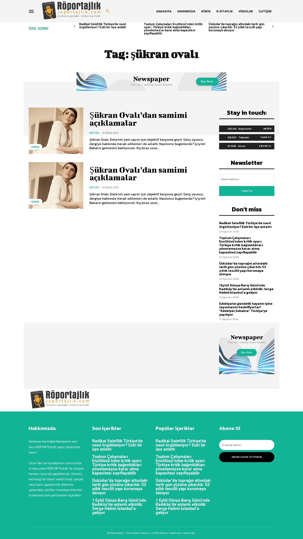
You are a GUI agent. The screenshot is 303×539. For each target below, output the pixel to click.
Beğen (267, 128)
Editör (94, 133)
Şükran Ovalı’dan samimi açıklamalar (138, 118)
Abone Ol (265, 146)
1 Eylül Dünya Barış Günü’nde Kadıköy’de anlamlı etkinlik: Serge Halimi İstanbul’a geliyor (246, 289)
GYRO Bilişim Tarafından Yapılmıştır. (174, 533)
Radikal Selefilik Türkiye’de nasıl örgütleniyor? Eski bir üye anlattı (102, 25)
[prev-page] (74, 26)
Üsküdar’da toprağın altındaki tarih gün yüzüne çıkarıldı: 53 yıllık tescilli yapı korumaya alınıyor (236, 27)
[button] (108, 11)
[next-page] (272, 26)
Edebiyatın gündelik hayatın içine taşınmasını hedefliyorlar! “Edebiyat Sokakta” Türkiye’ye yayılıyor (245, 309)
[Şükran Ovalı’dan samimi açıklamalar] (56, 131)
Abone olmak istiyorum (246, 457)
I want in (246, 191)
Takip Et (265, 137)
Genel (35, 147)
